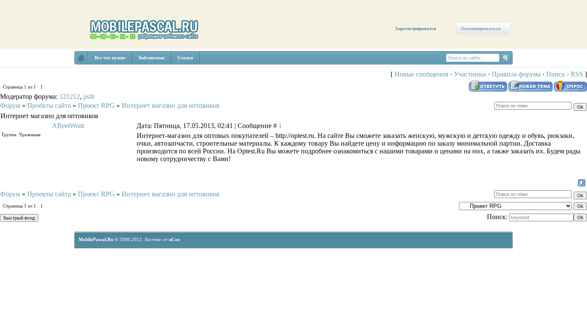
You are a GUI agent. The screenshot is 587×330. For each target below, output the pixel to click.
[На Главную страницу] (81, 57)
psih (89, 96)
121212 (69, 96)
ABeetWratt (68, 125)
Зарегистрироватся (415, 28)
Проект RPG (96, 105)
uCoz (174, 239)
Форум (10, 105)
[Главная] (24, 65)
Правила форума (516, 74)
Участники (470, 74)
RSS (577, 74)
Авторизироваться (481, 28)
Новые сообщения (421, 74)
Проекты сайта (49, 105)
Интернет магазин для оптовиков (171, 105)
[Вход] (78, 80)
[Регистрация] (50, 73)
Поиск (555, 74)
